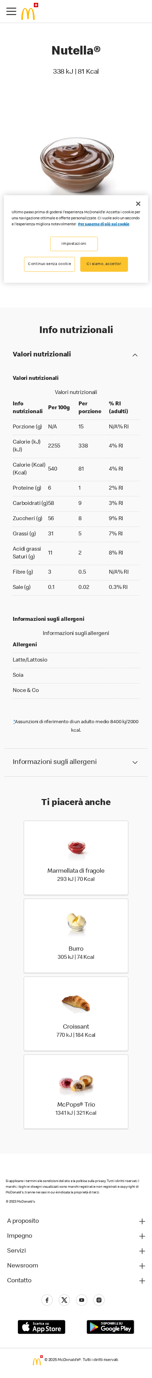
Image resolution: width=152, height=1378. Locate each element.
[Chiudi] (138, 204)
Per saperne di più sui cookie (103, 224)
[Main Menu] (11, 11)
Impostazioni (74, 244)
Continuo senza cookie (49, 264)
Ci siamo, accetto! (104, 264)
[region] (76, 239)
